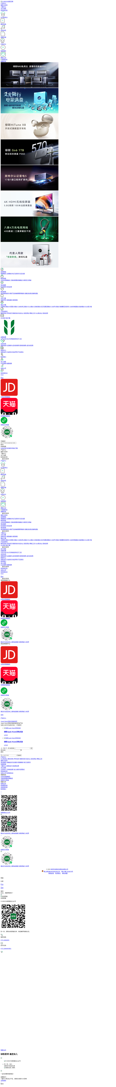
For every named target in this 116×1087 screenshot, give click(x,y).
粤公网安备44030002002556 (52, 871)
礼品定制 (3, 448)
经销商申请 (4, 785)
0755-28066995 (5, 940)
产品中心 (3, 3)
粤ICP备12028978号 (67, 871)
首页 (2, 715)
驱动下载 (15, 448)
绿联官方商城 (5, 780)
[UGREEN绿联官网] (7, 1)
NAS (2, 374)
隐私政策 (51, 873)
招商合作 (3, 783)
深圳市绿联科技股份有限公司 (59, 869)
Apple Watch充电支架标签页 (9, 721)
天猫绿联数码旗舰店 (7, 778)
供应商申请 (4, 787)
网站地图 (65, 873)
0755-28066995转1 (6, 948)
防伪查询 (9, 448)
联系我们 (3, 789)
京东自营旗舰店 (5, 776)
